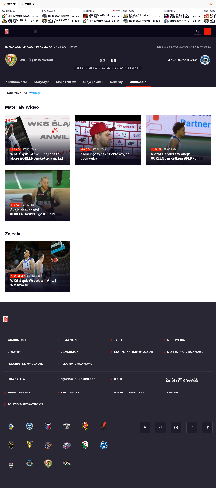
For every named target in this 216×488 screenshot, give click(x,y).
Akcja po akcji (92, 82)
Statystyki (41, 82)
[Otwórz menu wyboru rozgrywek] (35, 31)
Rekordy (116, 82)
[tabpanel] (108, 16)
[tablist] (108, 4)
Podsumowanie (15, 82)
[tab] (9, 4)
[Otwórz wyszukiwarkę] (197, 31)
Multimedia (137, 82)
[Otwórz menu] (207, 31)
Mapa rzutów (66, 82)
